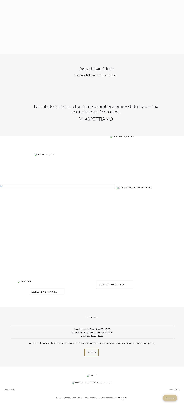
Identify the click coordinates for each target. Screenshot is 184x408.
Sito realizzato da (113, 398)
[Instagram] (95, 402)
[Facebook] (89, 402)
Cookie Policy (174, 389)
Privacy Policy (9, 389)
